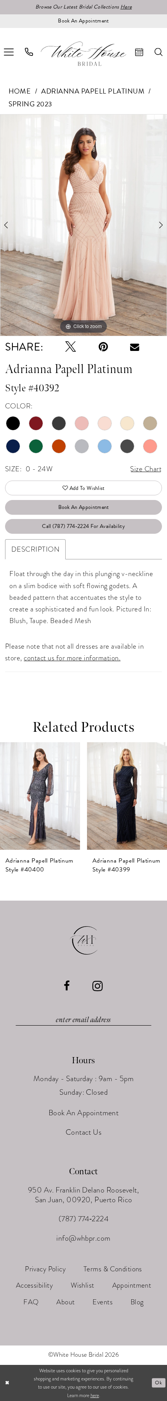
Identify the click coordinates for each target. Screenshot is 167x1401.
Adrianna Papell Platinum (92, 91)
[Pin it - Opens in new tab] (103, 347)
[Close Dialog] (7, 1383)
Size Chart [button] (146, 469)
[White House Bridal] (83, 54)
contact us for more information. (72, 658)
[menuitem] (28, 52)
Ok (158, 1383)
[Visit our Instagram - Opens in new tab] (97, 986)
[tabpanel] (83, 225)
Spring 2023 (30, 104)
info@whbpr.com (83, 1238)
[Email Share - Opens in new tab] (134, 346)
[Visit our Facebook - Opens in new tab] (67, 986)
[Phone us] (28, 52)
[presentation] (40, 795)
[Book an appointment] (139, 52)
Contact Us (84, 1132)
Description (35, 549)
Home (20, 91)
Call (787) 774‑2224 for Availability (83, 526)
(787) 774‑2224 (83, 1219)
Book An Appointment (83, 507)
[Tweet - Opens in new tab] (70, 347)
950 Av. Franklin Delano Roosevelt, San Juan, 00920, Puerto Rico (83, 1195)
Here (126, 7)
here (94, 1395)
